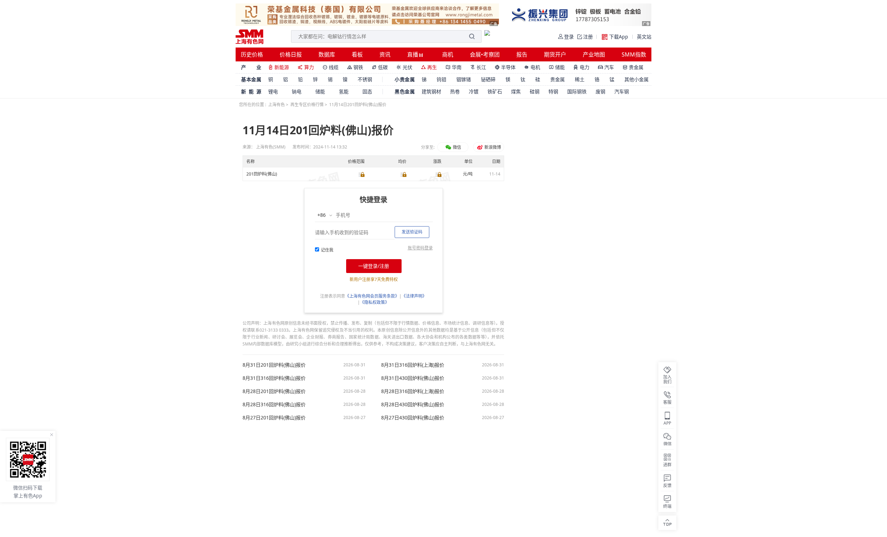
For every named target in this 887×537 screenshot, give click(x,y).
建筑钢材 (431, 91)
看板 (357, 54)
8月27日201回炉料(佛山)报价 (274, 418)
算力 (306, 67)
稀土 (580, 79)
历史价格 (252, 54)
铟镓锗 (463, 79)
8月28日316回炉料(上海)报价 (412, 391)
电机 (532, 67)
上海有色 (276, 105)
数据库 (326, 54)
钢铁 (355, 67)
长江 (478, 67)
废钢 (600, 91)
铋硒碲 (488, 79)
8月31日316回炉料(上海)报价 (412, 365)
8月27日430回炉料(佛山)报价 (412, 418)
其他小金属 (636, 79)
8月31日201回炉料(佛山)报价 (274, 365)
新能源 (278, 67)
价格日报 (291, 54)
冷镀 (473, 91)
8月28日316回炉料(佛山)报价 (274, 404)
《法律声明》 (414, 296)
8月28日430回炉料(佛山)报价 (412, 404)
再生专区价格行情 (307, 105)
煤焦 (516, 91)
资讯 (384, 54)
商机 (447, 54)
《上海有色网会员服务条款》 (372, 296)
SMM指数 (634, 54)
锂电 (273, 91)
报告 (521, 54)
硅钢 (534, 91)
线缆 (331, 67)
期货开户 (555, 54)
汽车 (606, 67)
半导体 (505, 67)
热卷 (455, 91)
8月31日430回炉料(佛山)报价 (412, 378)
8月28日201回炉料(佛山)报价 (274, 391)
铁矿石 (495, 91)
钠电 (296, 91)
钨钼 (441, 79)
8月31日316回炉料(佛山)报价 (274, 378)
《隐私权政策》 (374, 302)
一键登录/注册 (373, 266)
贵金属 (633, 67)
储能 (557, 67)
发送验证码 (412, 232)
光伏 (404, 67)
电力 (581, 67)
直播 (413, 54)
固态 (367, 91)
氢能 (344, 91)
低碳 (380, 67)
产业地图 (594, 54)
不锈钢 (365, 79)
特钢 (553, 91)
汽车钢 (621, 91)
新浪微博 (492, 147)
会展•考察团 (485, 54)
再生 (429, 67)
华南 (454, 67)
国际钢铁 (577, 91)
